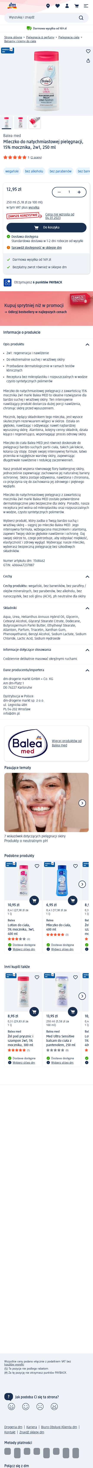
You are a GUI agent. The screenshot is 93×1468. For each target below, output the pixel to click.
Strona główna (13, 37)
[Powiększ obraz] (46, 81)
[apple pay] (75, 1453)
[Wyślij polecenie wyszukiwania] (81, 18)
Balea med (12, 136)
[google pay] (66, 1453)
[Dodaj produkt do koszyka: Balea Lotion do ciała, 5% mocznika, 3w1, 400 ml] (34, 900)
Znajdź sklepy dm (31, 1432)
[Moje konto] (67, 5)
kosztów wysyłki (14, 1364)
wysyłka (34, 207)
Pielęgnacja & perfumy (40, 37)
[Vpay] (37, 1453)
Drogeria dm (13, 1427)
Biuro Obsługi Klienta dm (59, 1427)
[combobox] (46, 18)
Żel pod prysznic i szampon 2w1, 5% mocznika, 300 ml (20, 1041)
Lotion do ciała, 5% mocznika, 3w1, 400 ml (21, 930)
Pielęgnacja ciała (68, 37)
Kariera (31, 1427)
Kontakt (9, 1432)
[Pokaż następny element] (82, 803)
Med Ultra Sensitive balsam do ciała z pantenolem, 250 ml (60, 1041)
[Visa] (27, 1453)
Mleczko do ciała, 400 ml (58, 927)
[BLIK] (7, 1453)
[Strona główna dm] (11, 6)
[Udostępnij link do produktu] (88, 61)
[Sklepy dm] (48, 5)
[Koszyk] (76, 5)
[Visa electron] (46, 1453)
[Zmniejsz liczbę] (59, 192)
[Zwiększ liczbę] (79, 192)
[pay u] (17, 1453)
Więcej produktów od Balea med (67, 743)
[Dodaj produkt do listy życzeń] (88, 51)
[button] (86, 5)
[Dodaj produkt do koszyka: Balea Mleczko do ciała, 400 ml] (72, 900)
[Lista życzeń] (57, 5)
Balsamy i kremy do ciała (20, 41)
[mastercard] (56, 1453)
